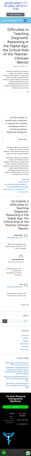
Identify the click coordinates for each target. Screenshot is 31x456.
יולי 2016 (26, 338)
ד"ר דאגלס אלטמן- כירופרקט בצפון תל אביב (15, 5)
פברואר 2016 (24, 344)
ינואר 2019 (25, 335)
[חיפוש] (4, 321)
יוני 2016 (26, 341)
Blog (20, 182)
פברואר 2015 (25, 349)
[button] (25, 20)
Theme (24, 179)
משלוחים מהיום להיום (15, 451)
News (24, 182)
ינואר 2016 (25, 346)
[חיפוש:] (18, 321)
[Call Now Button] (4, 452)
